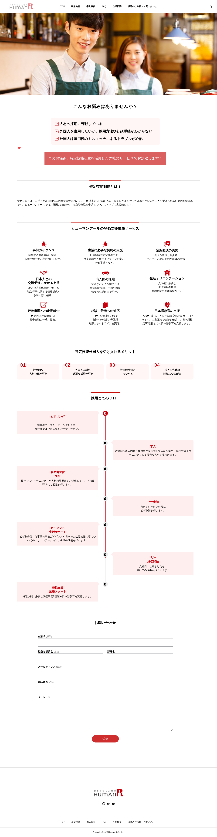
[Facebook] (108, 803)
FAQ (104, 6)
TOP (62, 6)
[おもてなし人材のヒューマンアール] (21, 6)
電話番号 (46, 682)
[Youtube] (113, 803)
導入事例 (90, 6)
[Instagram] (103, 803)
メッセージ (44, 697)
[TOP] (108, 772)
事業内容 (75, 6)
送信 (105, 738)
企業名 (45, 636)
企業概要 (117, 6)
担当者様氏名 (49, 651)
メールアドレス (50, 667)
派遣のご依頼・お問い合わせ (142, 6)
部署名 (111, 651)
